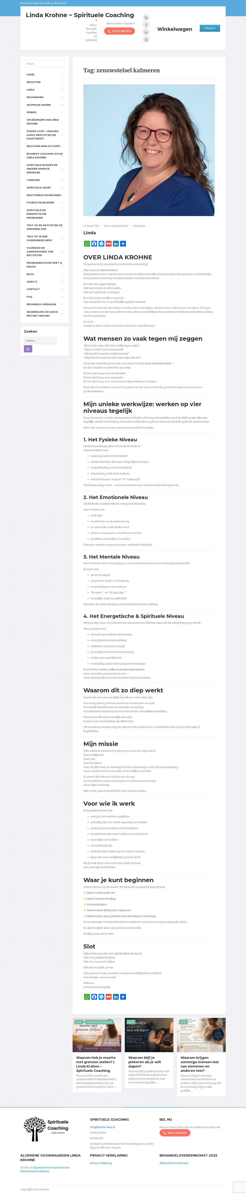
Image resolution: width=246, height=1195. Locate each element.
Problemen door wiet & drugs (44, 264)
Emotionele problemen (44, 195)
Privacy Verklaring (101, 1163)
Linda (89, 232)
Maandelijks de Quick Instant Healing (42, 313)
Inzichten (34, 82)
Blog (78, 1022)
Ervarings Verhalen (41, 304)
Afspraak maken (39, 104)
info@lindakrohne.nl (102, 1127)
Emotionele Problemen (99, 1022)
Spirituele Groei (39, 187)
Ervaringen (35, 97)
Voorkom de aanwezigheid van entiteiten (40, 251)
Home (30, 74)
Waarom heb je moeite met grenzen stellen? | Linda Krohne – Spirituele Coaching (96, 1064)
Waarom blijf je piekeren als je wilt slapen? (144, 1062)
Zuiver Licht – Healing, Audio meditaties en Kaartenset (43, 135)
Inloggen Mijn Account (44, 146)
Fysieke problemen (40, 202)
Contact (33, 289)
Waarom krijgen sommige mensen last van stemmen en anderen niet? (200, 1064)
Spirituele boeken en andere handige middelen (42, 169)
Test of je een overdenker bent (39, 238)
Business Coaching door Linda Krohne (45, 155)
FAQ (29, 296)
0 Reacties (139, 225)
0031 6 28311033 (121, 31)
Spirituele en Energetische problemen (36, 214)
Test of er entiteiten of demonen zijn (45, 227)
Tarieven (33, 180)
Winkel (32, 112)
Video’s (32, 281)
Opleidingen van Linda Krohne (43, 121)
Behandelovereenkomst (174, 1163)
